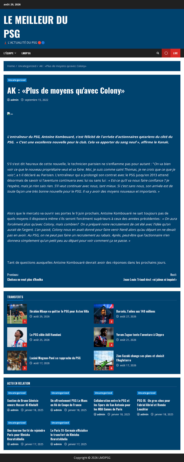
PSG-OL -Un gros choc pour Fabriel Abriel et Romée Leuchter (153, 404)
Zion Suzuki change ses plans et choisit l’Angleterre (104, 360)
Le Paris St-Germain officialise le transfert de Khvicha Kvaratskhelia (69, 434)
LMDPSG (26, 53)
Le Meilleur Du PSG (36, 26)
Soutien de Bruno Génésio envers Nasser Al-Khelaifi (22, 402)
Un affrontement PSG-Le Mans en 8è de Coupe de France (69, 402)
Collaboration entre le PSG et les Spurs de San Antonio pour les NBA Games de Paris (112, 404)
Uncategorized (17, 80)
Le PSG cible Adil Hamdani (17, 337)
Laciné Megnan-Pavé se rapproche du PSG (17, 360)
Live (175, 53)
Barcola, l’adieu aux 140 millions (104, 314)
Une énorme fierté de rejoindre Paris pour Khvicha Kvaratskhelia (26, 434)
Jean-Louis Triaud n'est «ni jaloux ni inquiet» (150, 277)
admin (14, 99)
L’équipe (8, 53)
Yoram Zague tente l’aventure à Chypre (104, 337)
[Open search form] (158, 53)
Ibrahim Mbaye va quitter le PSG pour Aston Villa (17, 314)
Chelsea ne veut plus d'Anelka (25, 277)
